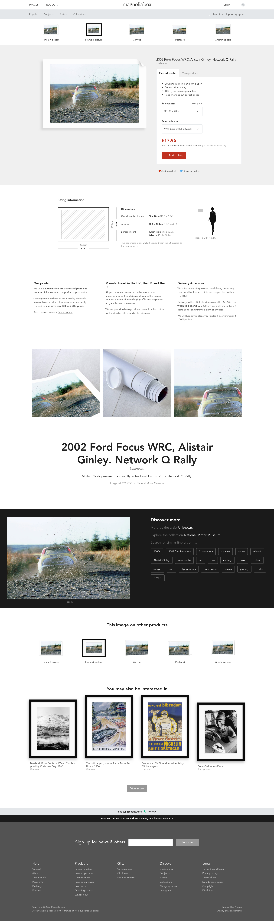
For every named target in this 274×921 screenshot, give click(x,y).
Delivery (182, 302)
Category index (168, 886)
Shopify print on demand (229, 910)
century (227, 560)
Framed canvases (84, 881)
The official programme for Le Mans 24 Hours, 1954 (108, 765)
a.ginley (225, 551)
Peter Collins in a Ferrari (211, 766)
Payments (37, 881)
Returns (36, 890)
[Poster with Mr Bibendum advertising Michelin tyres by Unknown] (165, 727)
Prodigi (238, 906)
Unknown (161, 63)
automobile (184, 560)
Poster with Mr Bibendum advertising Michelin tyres (163, 765)
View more (137, 788)
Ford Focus (210, 569)
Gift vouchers (124, 868)
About (35, 873)
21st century (206, 551)
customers (144, 313)
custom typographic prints (85, 910)
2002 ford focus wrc (180, 551)
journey (244, 569)
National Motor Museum (202, 535)
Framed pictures (84, 873)
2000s (156, 551)
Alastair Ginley (161, 560)
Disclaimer (208, 890)
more (159, 577)
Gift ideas (122, 873)
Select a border (170, 121)
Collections (79, 14)
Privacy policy (210, 873)
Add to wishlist (168, 171)
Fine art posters (83, 868)
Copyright (208, 886)
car (200, 560)
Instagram (165, 890)
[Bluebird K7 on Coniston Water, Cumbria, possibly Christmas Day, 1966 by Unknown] (53, 729)
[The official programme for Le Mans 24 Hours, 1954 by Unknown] (109, 727)
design (157, 569)
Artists (63, 14)
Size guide (197, 103)
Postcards (80, 886)
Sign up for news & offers (100, 842)
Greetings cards (84, 890)
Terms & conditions (213, 868)
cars (213, 560)
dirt (171, 569)
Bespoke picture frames (59, 910)
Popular (33, 14)
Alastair (257, 551)
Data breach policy (212, 881)
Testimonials (39, 877)
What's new (81, 894)
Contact (36, 868)
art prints (194, 94)
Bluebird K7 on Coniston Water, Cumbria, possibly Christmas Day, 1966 (53, 765)
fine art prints (65, 312)
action (241, 551)
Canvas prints (82, 877)
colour (257, 560)
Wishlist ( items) (126, 877)
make (260, 569)
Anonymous (204, 769)
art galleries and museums (120, 303)
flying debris (189, 569)
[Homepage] (137, 5)
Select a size (182, 103)
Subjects (49, 14)
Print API (226, 906)
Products (51, 4)
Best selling (166, 868)
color (242, 560)
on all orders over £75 (137, 818)
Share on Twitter (192, 171)
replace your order (205, 315)
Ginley (228, 569)
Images (34, 4)
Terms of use (209, 877)
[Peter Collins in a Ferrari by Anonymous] (221, 732)
